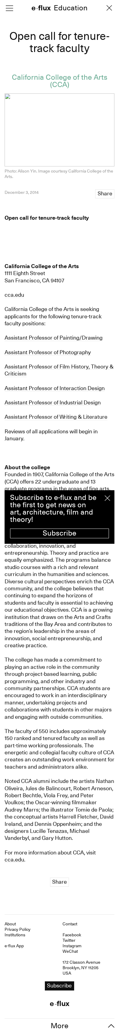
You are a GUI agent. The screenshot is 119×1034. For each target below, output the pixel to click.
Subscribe (59, 533)
